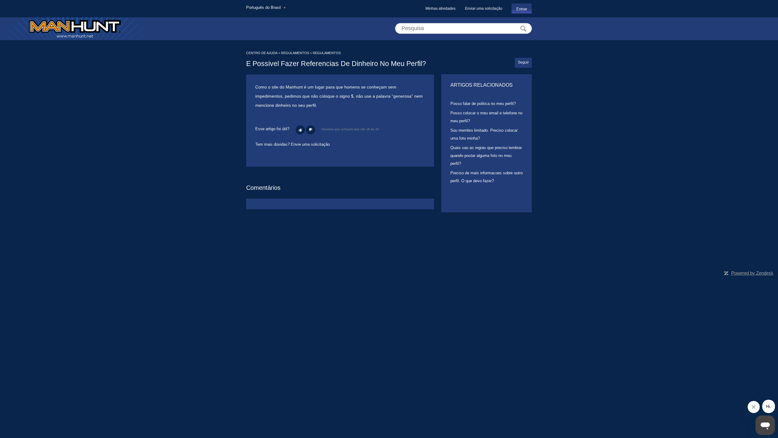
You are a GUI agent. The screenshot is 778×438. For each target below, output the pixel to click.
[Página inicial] (75, 28)
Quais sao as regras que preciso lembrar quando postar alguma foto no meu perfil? (486, 155)
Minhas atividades (440, 8)
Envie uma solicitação (310, 144)
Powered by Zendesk (752, 273)
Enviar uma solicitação (483, 8)
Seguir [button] (523, 62)
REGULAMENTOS (295, 53)
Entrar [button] (521, 9)
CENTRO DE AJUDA (261, 53)
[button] (300, 129)
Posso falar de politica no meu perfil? (483, 103)
